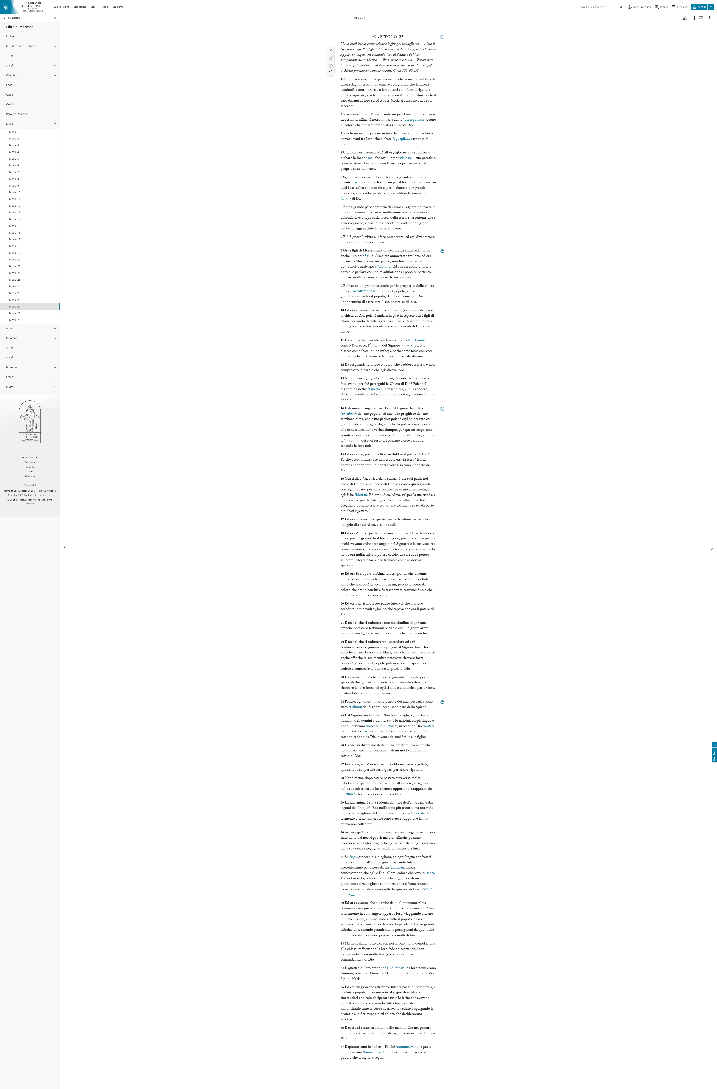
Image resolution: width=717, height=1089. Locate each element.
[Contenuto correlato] (701, 18)
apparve (408, 345)
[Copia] (331, 66)
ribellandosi (418, 340)
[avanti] (712, 548)
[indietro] (5, 18)
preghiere (349, 413)
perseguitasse (414, 119)
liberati (361, 495)
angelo (376, 345)
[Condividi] (331, 72)
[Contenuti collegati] (442, 37)
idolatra (385, 266)
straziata (418, 813)
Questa (374, 389)
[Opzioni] (709, 18)
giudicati (397, 867)
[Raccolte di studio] (685, 18)
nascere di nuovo (380, 726)
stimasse (405, 158)
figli (367, 256)
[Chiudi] (331, 50)
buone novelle (375, 1052)
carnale (368, 731)
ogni (354, 857)
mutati (429, 726)
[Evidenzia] (331, 58)
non (369, 750)
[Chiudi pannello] (55, 18)
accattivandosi (364, 291)
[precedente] (65, 548)
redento (356, 707)
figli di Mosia (394, 968)
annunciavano (407, 1046)
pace (369, 158)
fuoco (351, 794)
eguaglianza (403, 138)
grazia (346, 198)
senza (430, 873)
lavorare (359, 182)
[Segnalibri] (693, 18)
